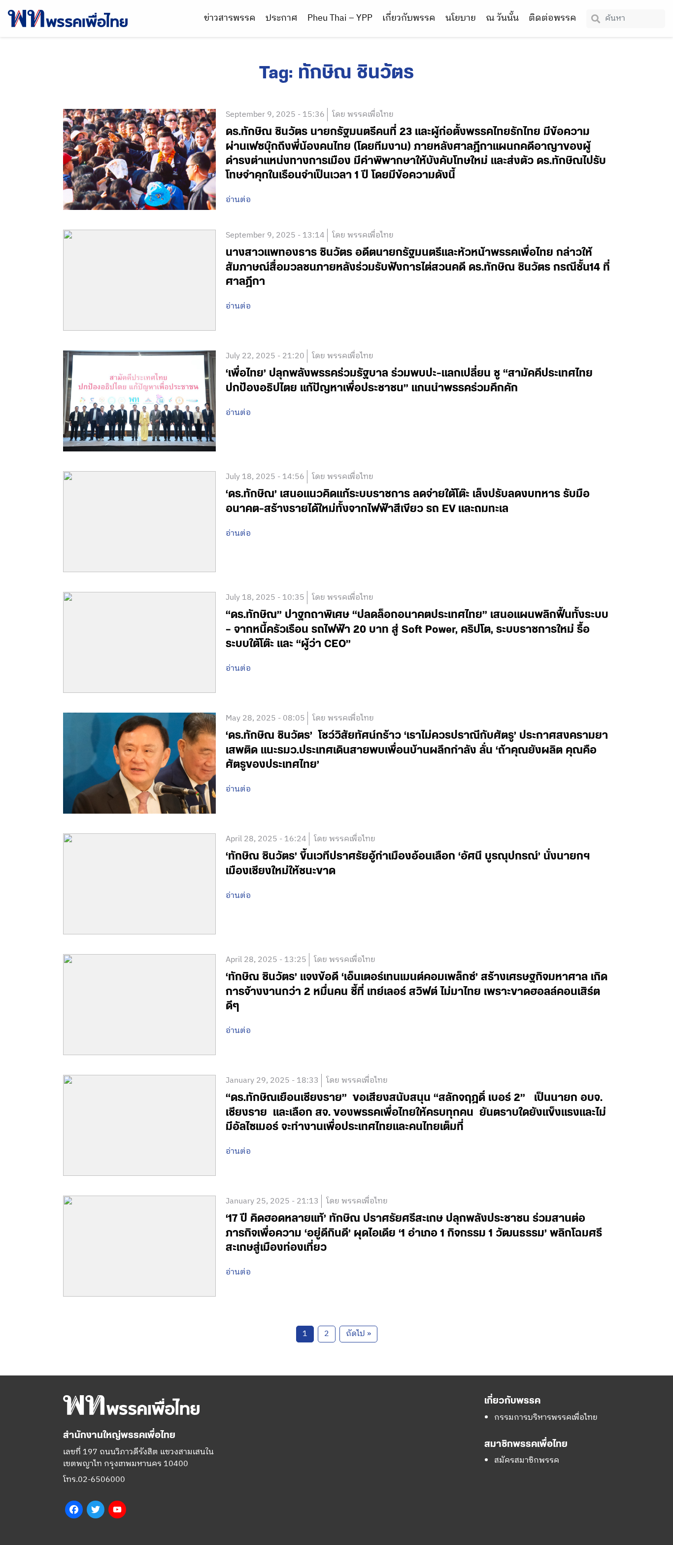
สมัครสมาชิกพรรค (526, 1460)
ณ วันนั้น (502, 18)
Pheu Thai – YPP (339, 18)
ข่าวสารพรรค (230, 18)
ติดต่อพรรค (552, 18)
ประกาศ (282, 18)
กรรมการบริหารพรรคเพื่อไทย (546, 1417)
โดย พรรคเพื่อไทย (363, 114)
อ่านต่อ (238, 200)
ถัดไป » (358, 1333)
